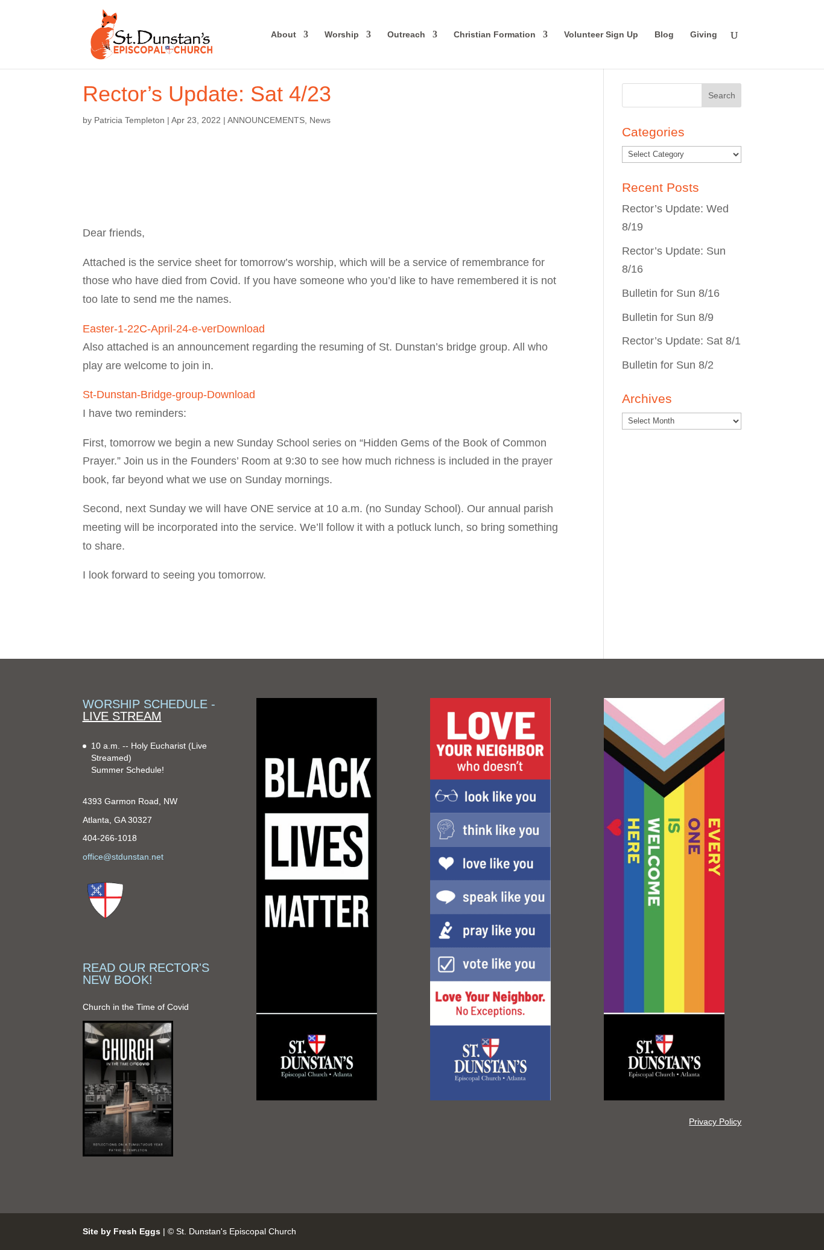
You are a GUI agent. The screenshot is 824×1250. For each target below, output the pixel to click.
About (283, 34)
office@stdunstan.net (123, 856)
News (320, 120)
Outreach (406, 34)
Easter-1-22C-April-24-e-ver (150, 329)
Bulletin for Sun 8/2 (668, 365)
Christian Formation (495, 34)
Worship (342, 34)
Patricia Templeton (129, 120)
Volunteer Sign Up (601, 34)
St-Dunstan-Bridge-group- (145, 395)
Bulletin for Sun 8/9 (668, 317)
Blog (664, 34)
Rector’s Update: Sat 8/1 (681, 341)
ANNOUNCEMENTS (266, 120)
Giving (703, 34)
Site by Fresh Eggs (121, 1231)
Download (241, 329)
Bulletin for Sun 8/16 (671, 293)
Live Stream (122, 716)
